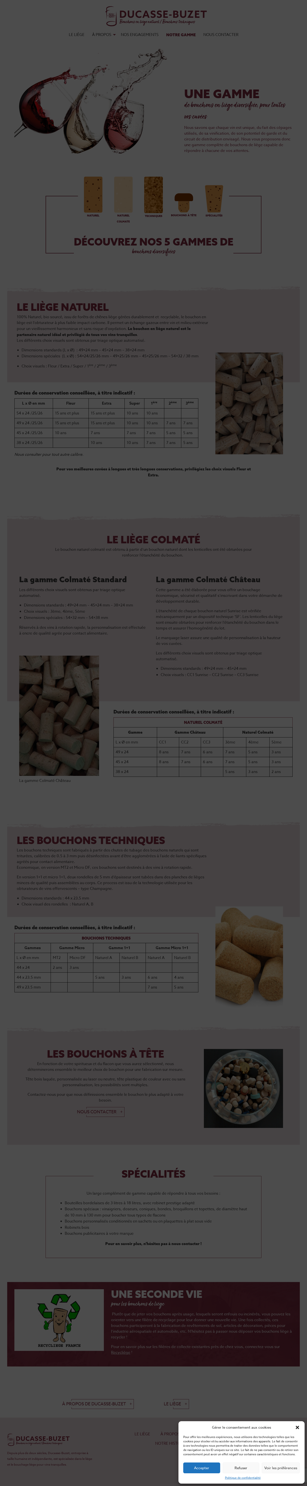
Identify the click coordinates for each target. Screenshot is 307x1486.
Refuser (241, 1468)
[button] (297, 1427)
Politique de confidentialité (243, 1478)
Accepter (201, 1468)
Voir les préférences (280, 1468)
